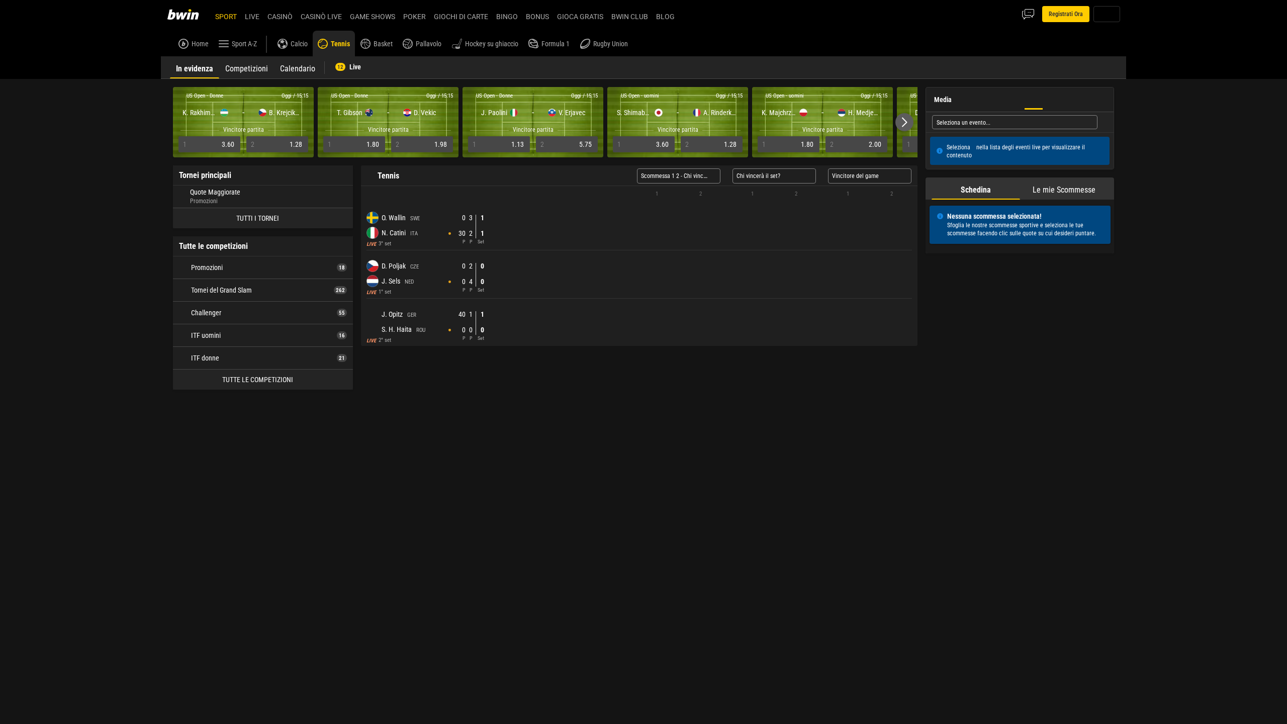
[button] (904, 122)
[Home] (189, 14)
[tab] (194, 67)
